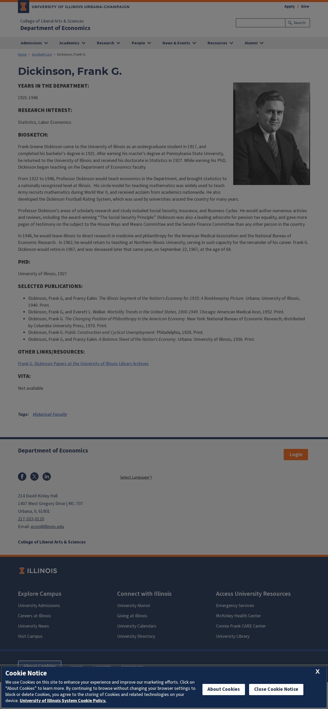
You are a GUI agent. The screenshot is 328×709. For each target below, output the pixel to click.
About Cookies (224, 689)
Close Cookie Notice (276, 689)
